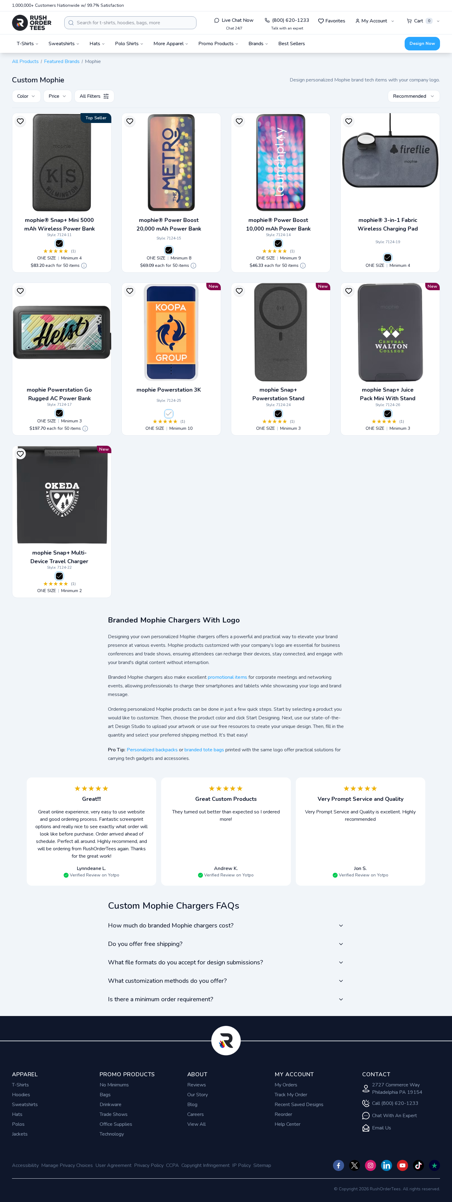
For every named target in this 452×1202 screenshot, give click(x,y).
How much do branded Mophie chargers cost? (170, 925)
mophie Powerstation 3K (169, 389)
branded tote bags (204, 749)
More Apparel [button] (168, 43)
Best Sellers (291, 43)
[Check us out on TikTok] (418, 1165)
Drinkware (110, 1104)
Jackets (20, 1134)
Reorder (283, 1114)
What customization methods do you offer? (167, 981)
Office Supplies (116, 1124)
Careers (195, 1114)
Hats (17, 1114)
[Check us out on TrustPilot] (434, 1165)
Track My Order (291, 1094)
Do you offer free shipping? (145, 944)
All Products (25, 61)
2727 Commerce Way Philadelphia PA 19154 (397, 1088)
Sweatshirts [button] (62, 43)
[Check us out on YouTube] (402, 1165)
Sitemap (262, 1165)
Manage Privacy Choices (67, 1165)
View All (196, 1124)
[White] (168, 413)
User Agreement (113, 1165)
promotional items (227, 677)
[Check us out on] (386, 1165)
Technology (112, 1134)
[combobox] (130, 22)
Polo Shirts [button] (127, 43)
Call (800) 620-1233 (395, 1103)
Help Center (287, 1124)
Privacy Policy (149, 1165)
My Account (374, 21)
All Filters (90, 96)
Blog (192, 1104)
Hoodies (21, 1094)
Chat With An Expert (394, 1115)
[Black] (59, 243)
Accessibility (25, 1165)
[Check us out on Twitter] (354, 1165)
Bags (105, 1094)
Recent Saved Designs (299, 1104)
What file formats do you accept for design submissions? (185, 962)
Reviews (196, 1084)
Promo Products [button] (216, 43)
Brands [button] (256, 43)
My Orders (286, 1084)
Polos (18, 1124)
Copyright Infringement (205, 1165)
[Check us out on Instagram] (370, 1165)
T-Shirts (20, 1084)
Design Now (422, 43)
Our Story (197, 1094)
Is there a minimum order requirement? (160, 999)
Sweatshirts (25, 1104)
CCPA (172, 1165)
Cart (422, 21)
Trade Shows (114, 1114)
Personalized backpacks (152, 749)
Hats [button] (94, 43)
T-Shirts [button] (25, 43)
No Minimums (114, 1084)
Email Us (381, 1128)
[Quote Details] (84, 266)
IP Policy (241, 1165)
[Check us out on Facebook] (338, 1165)
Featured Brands (62, 61)
